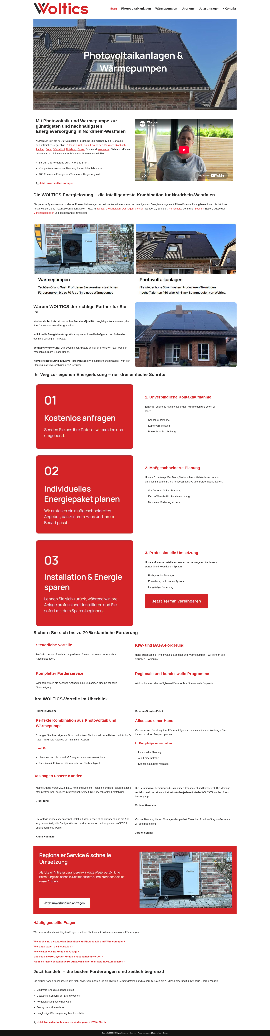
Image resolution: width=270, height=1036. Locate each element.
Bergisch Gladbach (115, 145)
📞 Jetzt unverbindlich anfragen (54, 183)
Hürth (79, 145)
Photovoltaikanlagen (136, 8)
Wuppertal (103, 149)
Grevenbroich (113, 208)
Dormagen (128, 208)
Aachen (40, 149)
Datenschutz (156, 1033)
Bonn (49, 149)
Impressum (147, 1033)
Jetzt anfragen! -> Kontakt (217, 8)
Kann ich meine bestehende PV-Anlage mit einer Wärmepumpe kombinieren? (79, 961)
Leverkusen (96, 145)
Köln (86, 145)
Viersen (139, 208)
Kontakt (165, 1033)
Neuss (100, 208)
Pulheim (70, 145)
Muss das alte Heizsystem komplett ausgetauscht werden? (68, 956)
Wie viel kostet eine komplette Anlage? (56, 951)
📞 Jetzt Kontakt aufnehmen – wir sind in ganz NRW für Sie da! (70, 1022)
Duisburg (71, 149)
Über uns (188, 8)
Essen (81, 149)
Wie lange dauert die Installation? (53, 946)
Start (113, 8)
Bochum (199, 208)
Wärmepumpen (166, 8)
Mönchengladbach (43, 213)
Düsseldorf (59, 149)
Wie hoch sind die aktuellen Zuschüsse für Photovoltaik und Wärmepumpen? (79, 941)
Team (140, 1033)
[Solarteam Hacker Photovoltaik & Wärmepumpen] (60, 8)
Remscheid (175, 208)
